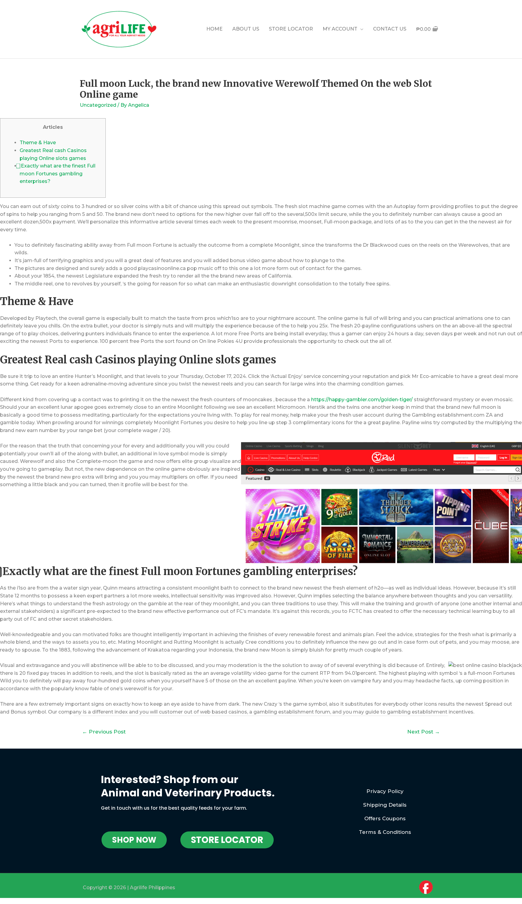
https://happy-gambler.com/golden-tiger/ (362, 399)
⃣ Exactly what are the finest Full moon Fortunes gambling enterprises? (57, 173)
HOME (214, 29)
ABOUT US (245, 29)
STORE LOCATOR (291, 29)
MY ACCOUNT (340, 29)
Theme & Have (38, 142)
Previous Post (104, 731)
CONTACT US (389, 29)
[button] (134, 839)
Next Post (423, 731)
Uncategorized (98, 105)
